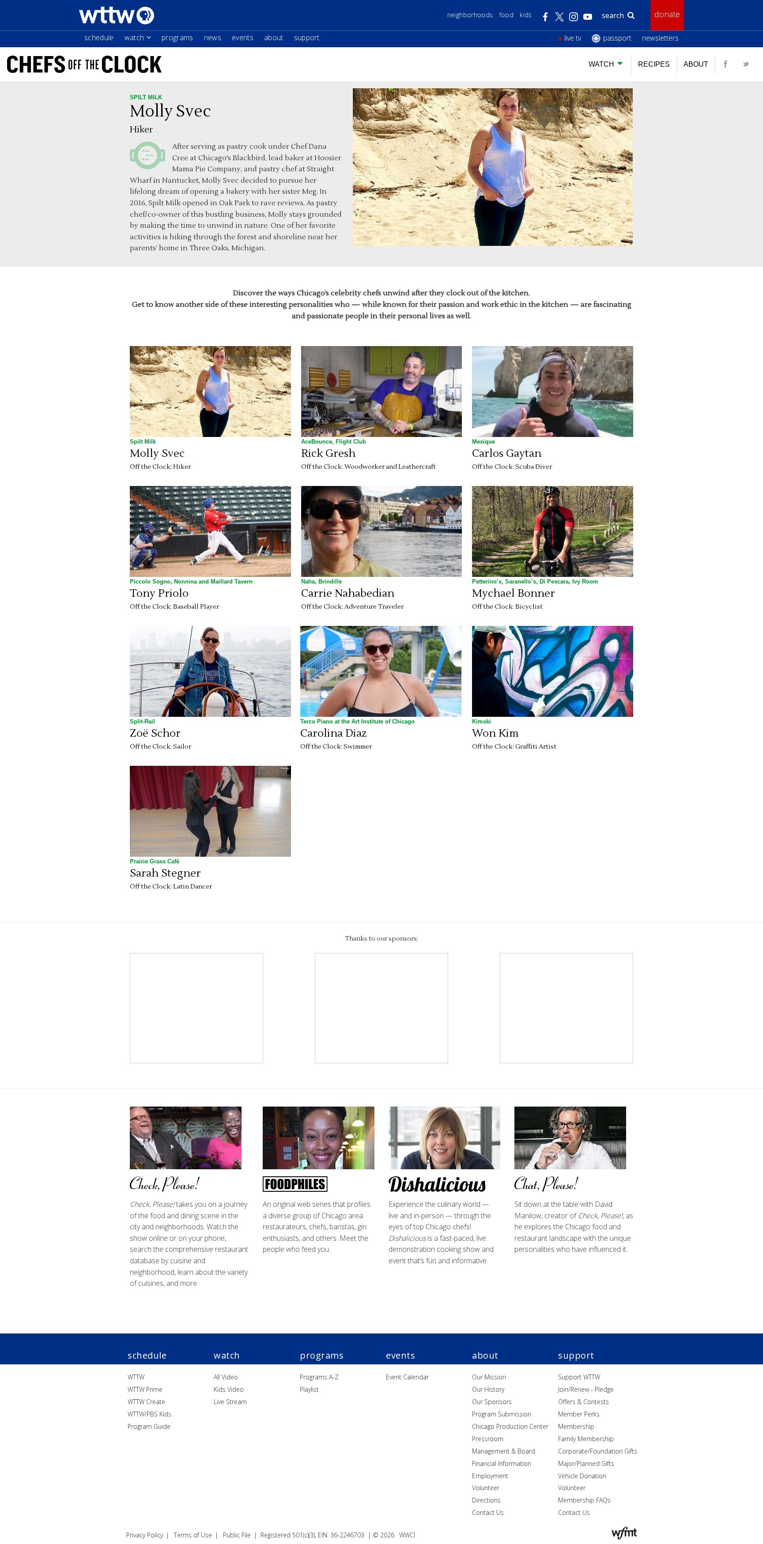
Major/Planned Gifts (586, 1463)
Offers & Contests (583, 1401)
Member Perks (579, 1414)
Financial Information (501, 1463)
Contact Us (488, 1512)
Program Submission (501, 1414)
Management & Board (503, 1451)
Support (307, 37)
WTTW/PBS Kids (149, 1414)
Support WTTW (579, 1377)
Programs (177, 37)
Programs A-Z (319, 1377)
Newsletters (660, 38)
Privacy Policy (144, 1535)
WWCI (407, 1535)
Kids (526, 15)
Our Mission (489, 1377)
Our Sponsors (492, 1401)
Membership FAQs (584, 1500)
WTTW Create (146, 1401)
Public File (237, 1535)
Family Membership (586, 1439)
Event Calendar (407, 1377)
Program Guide (149, 1426)
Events (242, 37)
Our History (488, 1389)
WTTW (136, 1377)
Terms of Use (193, 1535)
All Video (226, 1377)
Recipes (654, 64)
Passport (617, 38)
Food (506, 15)
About (273, 37)
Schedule (99, 37)
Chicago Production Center (510, 1426)
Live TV (572, 38)
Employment (490, 1476)
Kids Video (229, 1389)
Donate (667, 14)
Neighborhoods (470, 15)
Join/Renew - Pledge (586, 1389)
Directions (486, 1500)
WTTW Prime (145, 1389)
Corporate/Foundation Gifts (597, 1451)
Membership (576, 1426)
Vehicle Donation (582, 1476)
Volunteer (485, 1488)
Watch (134, 37)
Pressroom (487, 1439)
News (212, 37)
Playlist (309, 1389)
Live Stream (230, 1401)
